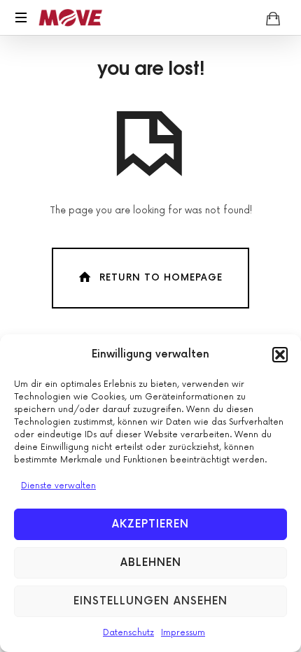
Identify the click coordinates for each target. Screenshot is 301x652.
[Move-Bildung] (71, 17)
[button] (280, 355)
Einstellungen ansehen (150, 601)
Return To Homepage (161, 277)
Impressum (183, 633)
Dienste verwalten (58, 486)
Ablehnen (150, 562)
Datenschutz (128, 633)
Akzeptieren (150, 524)
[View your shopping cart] (273, 18)
